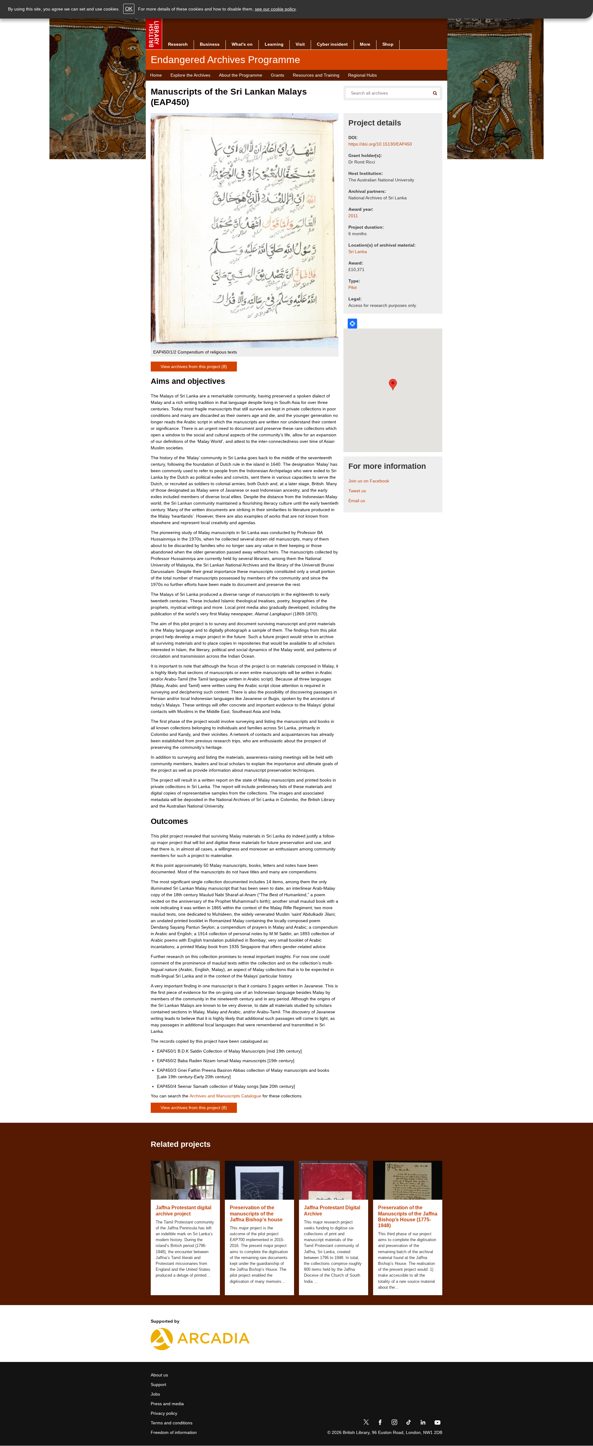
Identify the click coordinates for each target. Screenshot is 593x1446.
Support (158, 1384)
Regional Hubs (362, 75)
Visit (300, 44)
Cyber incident (332, 44)
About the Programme (240, 75)
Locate (352, 324)
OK (128, 9)
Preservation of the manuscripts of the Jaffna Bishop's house (256, 1213)
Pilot (352, 287)
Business (210, 44)
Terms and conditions (171, 1422)
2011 (353, 215)
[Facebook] (380, 1423)
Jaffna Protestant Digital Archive (332, 1210)
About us (159, 1374)
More (365, 44)
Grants (277, 75)
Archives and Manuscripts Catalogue (225, 1095)
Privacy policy (164, 1413)
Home (156, 75)
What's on (242, 44)
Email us (356, 500)
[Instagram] (394, 1423)
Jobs (155, 1394)
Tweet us (357, 490)
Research (178, 44)
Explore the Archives (190, 75)
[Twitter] (366, 1423)
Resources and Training (316, 75)
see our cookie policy (275, 8)
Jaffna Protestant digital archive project (183, 1210)
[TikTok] (408, 1423)
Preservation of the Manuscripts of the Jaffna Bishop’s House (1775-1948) (407, 1216)
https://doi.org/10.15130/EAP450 (380, 144)
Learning (274, 44)
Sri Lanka (357, 251)
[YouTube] (437, 1423)
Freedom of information (174, 1432)
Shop (387, 44)
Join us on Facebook (368, 480)
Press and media (167, 1403)
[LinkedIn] (422, 1423)
